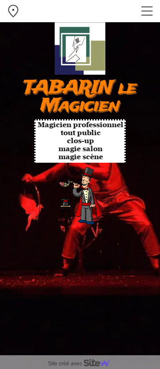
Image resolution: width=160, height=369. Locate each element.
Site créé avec (66, 364)
